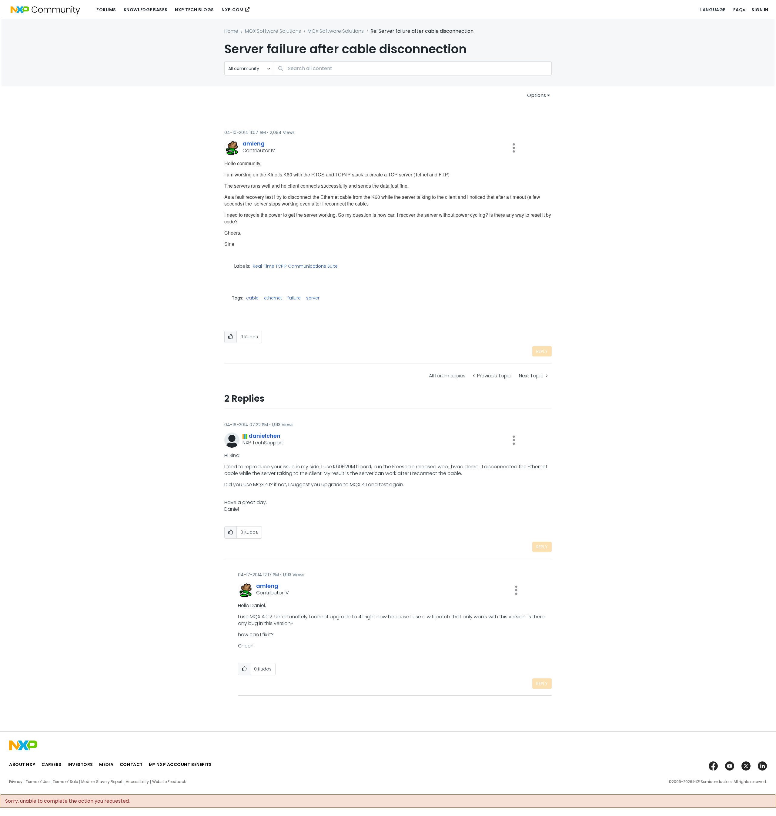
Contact (131, 764)
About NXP (22, 764)
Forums (106, 10)
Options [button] (536, 95)
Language (712, 10)
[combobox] (413, 68)
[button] (513, 148)
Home (231, 31)
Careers (52, 764)
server (312, 298)
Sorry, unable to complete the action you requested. (67, 801)
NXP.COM (233, 10)
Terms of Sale (65, 782)
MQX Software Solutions (273, 31)
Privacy (15, 782)
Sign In (759, 10)
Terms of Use (37, 782)
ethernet (273, 298)
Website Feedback (169, 782)
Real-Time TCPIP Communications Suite (295, 266)
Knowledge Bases (145, 10)
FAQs (739, 10)
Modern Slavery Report (101, 782)
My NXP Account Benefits (180, 764)
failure (294, 298)
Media (106, 764)
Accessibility (137, 782)
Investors (80, 764)
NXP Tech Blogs (194, 10)
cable (252, 298)
